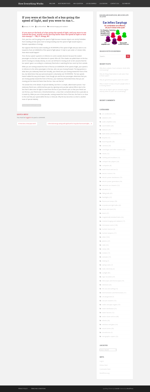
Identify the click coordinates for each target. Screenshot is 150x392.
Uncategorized (107, 297)
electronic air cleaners (109, 185)
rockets (104, 253)
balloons (105, 130)
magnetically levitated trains (111, 217)
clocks (104, 154)
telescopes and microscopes (111, 281)
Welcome (52, 3)
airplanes (105, 118)
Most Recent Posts (64, 3)
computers (105, 165)
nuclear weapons (107, 233)
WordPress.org (104, 373)
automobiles (106, 126)
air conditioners (107, 114)
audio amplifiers (107, 122)
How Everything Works (30, 3)
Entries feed (103, 365)
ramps (104, 249)
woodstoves (106, 332)
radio (104, 245)
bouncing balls (107, 142)
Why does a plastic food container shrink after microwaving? (115, 69)
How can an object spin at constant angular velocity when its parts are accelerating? (114, 90)
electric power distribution (110, 177)
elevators (105, 189)
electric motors (107, 173)
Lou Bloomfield (91, 3)
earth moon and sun (109, 169)
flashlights (105, 197)
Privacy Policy (23, 388)
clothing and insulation (109, 157)
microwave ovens (108, 225)
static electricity (107, 269)
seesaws (105, 257)
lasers (104, 213)
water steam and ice (109, 316)
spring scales (106, 265)
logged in (29, 117)
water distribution (108, 309)
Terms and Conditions (38, 388)
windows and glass (108, 324)
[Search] (128, 56)
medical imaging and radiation (58, 26)
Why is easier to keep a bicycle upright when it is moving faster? (115, 85)
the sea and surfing (108, 289)
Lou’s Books (103, 3)
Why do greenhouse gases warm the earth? (114, 80)
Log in (102, 361)
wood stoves (106, 328)
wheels (104, 320)
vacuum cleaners (107, 301)
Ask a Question (78, 3)
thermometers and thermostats (112, 293)
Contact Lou (114, 3)
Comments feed (105, 369)
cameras (105, 146)
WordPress (130, 388)
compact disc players (109, 161)
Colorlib (116, 388)
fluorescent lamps (108, 201)
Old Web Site (126, 3)
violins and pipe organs (109, 305)
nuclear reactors (107, 229)
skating (104, 261)
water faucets (106, 313)
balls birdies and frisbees (110, 134)
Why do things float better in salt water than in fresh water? (114, 75)
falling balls (105, 193)
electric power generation (110, 181)
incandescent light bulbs (110, 205)
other (104, 237)
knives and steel (107, 209)
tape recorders (107, 277)
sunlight (104, 273)
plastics (104, 241)
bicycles (104, 138)
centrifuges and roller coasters (112, 150)
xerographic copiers (108, 336)
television (105, 285)
